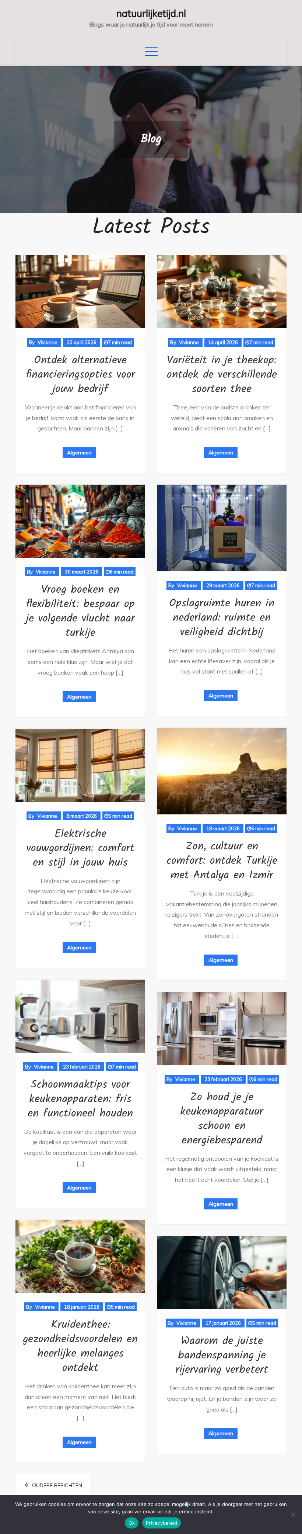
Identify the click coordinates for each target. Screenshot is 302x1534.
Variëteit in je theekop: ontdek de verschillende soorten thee (222, 375)
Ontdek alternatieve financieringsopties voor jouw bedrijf (80, 375)
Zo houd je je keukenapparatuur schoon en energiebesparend (221, 1118)
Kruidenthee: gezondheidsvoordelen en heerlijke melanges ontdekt (80, 1346)
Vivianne (47, 342)
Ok (132, 1523)
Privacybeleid (161, 1523)
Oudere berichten (57, 1485)
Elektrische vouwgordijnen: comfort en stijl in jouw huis (80, 848)
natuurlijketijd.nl (151, 13)
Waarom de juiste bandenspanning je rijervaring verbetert (222, 1355)
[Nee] (292, 1514)
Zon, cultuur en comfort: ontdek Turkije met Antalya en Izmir (221, 861)
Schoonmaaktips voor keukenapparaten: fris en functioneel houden (80, 1099)
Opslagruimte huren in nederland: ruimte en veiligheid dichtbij (221, 618)
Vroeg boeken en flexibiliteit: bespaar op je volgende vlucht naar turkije (80, 611)
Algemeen (79, 452)
